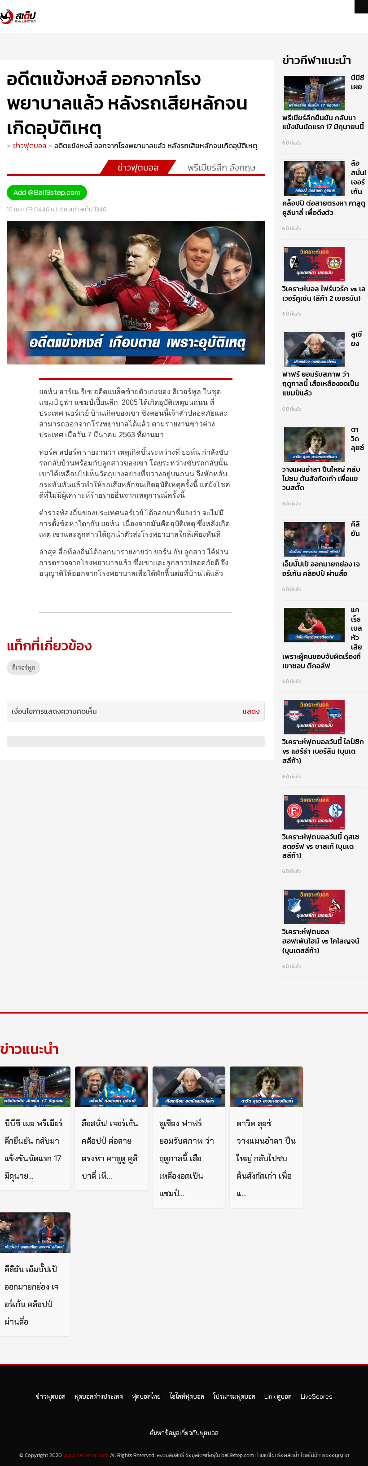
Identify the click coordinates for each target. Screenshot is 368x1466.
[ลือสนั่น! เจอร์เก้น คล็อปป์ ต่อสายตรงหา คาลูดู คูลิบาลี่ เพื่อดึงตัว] (111, 1087)
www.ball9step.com (86, 1455)
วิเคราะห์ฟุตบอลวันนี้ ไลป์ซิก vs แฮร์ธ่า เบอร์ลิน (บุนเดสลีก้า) (323, 751)
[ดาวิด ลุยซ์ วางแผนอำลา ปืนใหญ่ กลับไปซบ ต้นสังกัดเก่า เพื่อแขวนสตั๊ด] (266, 1087)
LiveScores (317, 1396)
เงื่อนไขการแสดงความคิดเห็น (54, 711)
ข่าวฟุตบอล (29, 145)
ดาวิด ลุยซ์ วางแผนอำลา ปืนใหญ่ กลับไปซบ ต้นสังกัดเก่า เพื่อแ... (266, 1158)
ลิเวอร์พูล (23, 667)
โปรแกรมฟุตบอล (234, 1396)
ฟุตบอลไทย (146, 1396)
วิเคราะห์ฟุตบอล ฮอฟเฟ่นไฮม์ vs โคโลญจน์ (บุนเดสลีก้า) (320, 941)
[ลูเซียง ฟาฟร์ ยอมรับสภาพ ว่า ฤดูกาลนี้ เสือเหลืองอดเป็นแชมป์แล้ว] (189, 1087)
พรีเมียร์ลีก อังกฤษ (222, 167)
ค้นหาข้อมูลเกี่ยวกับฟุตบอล (184, 1433)
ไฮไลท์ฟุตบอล (187, 1396)
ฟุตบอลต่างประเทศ (98, 1396)
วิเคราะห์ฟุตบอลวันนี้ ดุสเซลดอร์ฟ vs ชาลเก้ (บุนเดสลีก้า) (320, 846)
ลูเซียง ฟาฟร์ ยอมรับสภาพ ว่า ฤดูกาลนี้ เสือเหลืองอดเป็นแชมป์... (186, 1158)
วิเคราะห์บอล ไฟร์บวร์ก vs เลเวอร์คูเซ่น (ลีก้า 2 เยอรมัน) (324, 293)
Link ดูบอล (278, 1396)
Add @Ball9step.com (46, 192)
